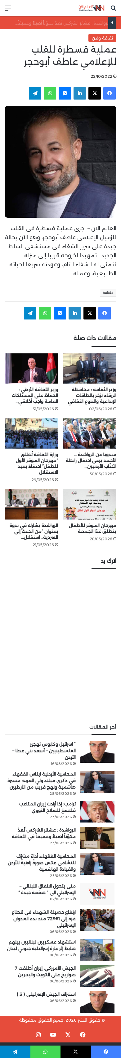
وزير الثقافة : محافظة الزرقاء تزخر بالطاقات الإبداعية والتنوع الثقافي (92, 395)
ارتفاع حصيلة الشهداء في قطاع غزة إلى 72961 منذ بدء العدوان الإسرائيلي (44, 918)
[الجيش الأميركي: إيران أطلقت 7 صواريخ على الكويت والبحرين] (97, 976)
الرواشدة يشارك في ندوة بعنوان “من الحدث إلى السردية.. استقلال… (34, 531)
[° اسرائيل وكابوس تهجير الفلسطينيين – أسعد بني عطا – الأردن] (97, 752)
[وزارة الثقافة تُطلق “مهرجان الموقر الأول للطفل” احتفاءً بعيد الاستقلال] (31, 433)
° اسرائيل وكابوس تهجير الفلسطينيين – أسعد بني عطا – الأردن (44, 750)
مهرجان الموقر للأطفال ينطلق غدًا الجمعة (92, 528)
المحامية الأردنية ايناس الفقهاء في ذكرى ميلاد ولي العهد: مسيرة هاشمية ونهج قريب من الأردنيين (41, 780)
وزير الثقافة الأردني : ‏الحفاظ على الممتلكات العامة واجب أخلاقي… (35, 395)
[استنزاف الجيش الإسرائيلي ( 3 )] (97, 1002)
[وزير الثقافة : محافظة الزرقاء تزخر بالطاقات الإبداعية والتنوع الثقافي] (89, 368)
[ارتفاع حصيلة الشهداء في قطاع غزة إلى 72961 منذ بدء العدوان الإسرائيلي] (97, 920)
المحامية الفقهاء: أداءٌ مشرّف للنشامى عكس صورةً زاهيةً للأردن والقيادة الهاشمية (42, 862)
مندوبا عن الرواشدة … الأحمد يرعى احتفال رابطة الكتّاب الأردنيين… (91, 460)
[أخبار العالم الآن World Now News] (91, 8)
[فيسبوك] (109, 93)
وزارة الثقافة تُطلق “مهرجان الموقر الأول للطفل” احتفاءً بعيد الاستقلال (37, 463)
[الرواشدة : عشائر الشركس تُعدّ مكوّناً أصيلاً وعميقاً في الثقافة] (97, 838)
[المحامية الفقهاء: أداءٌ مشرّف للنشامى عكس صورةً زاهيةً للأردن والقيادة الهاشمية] (97, 864)
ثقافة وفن (102, 37)
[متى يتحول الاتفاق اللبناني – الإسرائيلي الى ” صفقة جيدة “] (97, 894)
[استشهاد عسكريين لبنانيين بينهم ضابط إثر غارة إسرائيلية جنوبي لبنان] (97, 950)
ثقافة (107, 293)
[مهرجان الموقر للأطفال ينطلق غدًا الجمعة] (89, 504)
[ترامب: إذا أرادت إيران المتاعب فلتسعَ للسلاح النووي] (97, 812)
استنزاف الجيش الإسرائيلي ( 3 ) (46, 994)
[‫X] (94, 93)
